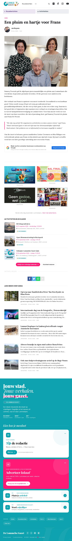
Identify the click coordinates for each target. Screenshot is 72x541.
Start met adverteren (49, 213)
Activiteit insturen (48, 264)
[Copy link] (42, 279)
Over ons (7, 523)
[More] (35, 4)
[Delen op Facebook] (30, 279)
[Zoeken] (49, 4)
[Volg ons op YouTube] (67, 4)
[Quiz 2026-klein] (19, 175)
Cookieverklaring (17, 537)
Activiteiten (33, 519)
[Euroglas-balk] (19, 195)
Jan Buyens (15, 28)
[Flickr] (38, 533)
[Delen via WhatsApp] (38, 279)
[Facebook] (27, 533)
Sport (61, 519)
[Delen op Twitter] (34, 279)
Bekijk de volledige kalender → (28, 264)
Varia (6, 18)
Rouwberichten (27, 4)
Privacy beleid (7, 537)
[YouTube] (34, 533)
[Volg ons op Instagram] (62, 4)
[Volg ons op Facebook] (58, 4)
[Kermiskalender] (52, 197)
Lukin (43, 537)
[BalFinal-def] (52, 174)
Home (12, 519)
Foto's (42, 519)
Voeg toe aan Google (59, 147)
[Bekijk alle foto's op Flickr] (54, 4)
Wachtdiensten (52, 519)
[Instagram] (31, 533)
